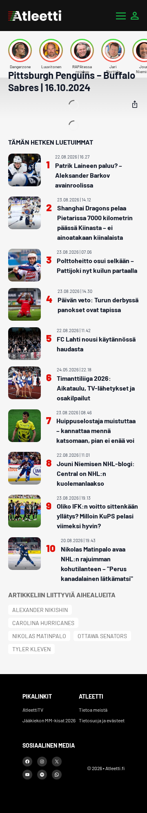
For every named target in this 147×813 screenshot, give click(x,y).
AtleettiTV (32, 709)
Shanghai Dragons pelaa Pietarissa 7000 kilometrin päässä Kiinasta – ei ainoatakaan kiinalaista (95, 222)
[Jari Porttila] (113, 50)
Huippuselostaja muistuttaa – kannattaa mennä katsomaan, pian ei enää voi (96, 430)
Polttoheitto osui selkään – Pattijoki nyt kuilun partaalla (97, 265)
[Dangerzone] (20, 50)
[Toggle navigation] (121, 15)
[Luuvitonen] (51, 50)
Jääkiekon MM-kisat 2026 (49, 720)
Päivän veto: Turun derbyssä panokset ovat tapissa (98, 304)
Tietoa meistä (93, 709)
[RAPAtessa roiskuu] (82, 50)
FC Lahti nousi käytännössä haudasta (96, 344)
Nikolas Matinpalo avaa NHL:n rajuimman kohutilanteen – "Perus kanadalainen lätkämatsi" (97, 563)
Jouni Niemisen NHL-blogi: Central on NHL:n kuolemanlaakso (96, 473)
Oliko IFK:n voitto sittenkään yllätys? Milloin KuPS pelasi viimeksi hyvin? (97, 515)
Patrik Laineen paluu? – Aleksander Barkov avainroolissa (88, 175)
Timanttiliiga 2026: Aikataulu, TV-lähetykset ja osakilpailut (96, 388)
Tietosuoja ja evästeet (102, 720)
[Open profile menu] (135, 15)
